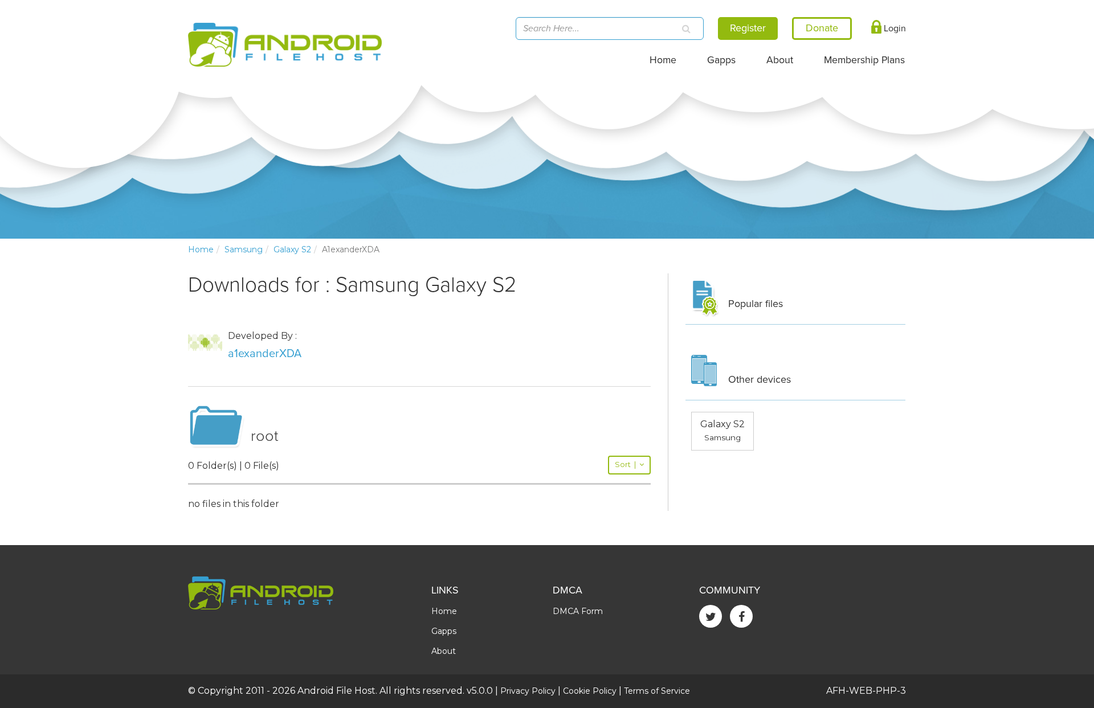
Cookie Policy (590, 691)
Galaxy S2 (292, 249)
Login (893, 28)
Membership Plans (864, 60)
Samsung (243, 249)
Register (748, 28)
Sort (625, 464)
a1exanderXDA (264, 354)
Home (663, 60)
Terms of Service (657, 691)
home (201, 249)
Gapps (721, 60)
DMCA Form (578, 611)
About (779, 60)
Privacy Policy (528, 691)
